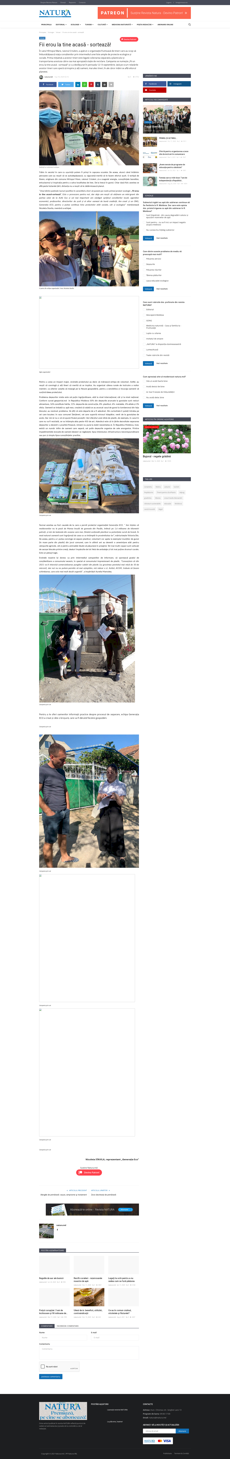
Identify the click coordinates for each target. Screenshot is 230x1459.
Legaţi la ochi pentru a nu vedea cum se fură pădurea (121, 1279)
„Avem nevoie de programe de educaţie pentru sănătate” (172, 166)
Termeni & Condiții (181, 1453)
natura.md (48, 77)
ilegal (161, 509)
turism (176, 487)
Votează (148, 238)
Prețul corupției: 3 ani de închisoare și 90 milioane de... (53, 1312)
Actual (58, 32)
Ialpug (181, 492)
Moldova (178, 503)
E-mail (94, 1332)
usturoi (167, 487)
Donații (63, 2)
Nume (42, 1332)
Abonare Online (165, 24)
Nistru (158, 487)
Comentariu (44, 1344)
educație (167, 503)
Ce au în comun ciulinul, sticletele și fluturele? (119, 1312)
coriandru (148, 487)
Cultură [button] (102, 24)
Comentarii (47, 1326)
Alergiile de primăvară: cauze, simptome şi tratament (63, 1195)
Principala (46, 24)
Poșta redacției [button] (144, 24)
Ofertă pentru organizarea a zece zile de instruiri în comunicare (173, 152)
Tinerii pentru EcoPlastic (166, 492)
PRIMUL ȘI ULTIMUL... (168, 138)
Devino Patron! (130, 39)
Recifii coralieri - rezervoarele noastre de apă (88, 1279)
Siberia (157, 498)
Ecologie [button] (75, 24)
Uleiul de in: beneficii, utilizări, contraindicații (88, 1312)
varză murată (149, 509)
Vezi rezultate (162, 238)
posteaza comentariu (50, 1376)
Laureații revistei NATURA (117, 1410)
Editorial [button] (60, 24)
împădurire (148, 492)
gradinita (147, 498)
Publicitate (167, 1453)
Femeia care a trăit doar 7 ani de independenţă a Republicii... (173, 179)
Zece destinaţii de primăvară (103, 1195)
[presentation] (181, 429)
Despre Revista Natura (48, 2)
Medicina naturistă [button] (121, 24)
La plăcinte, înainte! (115, 1422)
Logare (168, 2)
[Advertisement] (167, 55)
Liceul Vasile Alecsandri (173, 498)
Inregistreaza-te (182, 2)
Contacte (82, 2)
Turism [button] (88, 24)
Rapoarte (72, 2)
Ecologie (51, 32)
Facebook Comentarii (68, 1326)
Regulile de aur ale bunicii (51, 1278)
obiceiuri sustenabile (152, 503)
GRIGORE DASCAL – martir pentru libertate (163, 458)
